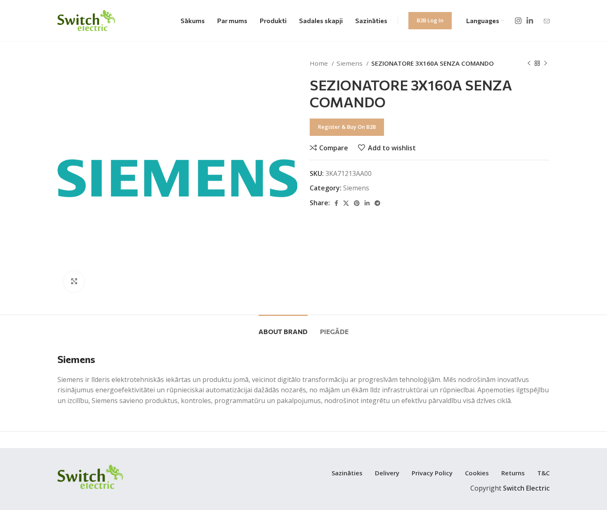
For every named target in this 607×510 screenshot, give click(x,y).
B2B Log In (430, 20)
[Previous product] (529, 63)
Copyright (510, 488)
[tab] (283, 327)
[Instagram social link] (518, 20)
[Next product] (545, 63)
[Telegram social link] (377, 203)
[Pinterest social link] (356, 203)
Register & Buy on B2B (347, 126)
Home (320, 63)
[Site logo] (86, 19)
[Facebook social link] (336, 203)
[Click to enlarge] (74, 281)
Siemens (350, 63)
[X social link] (346, 203)
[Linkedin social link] (530, 20)
